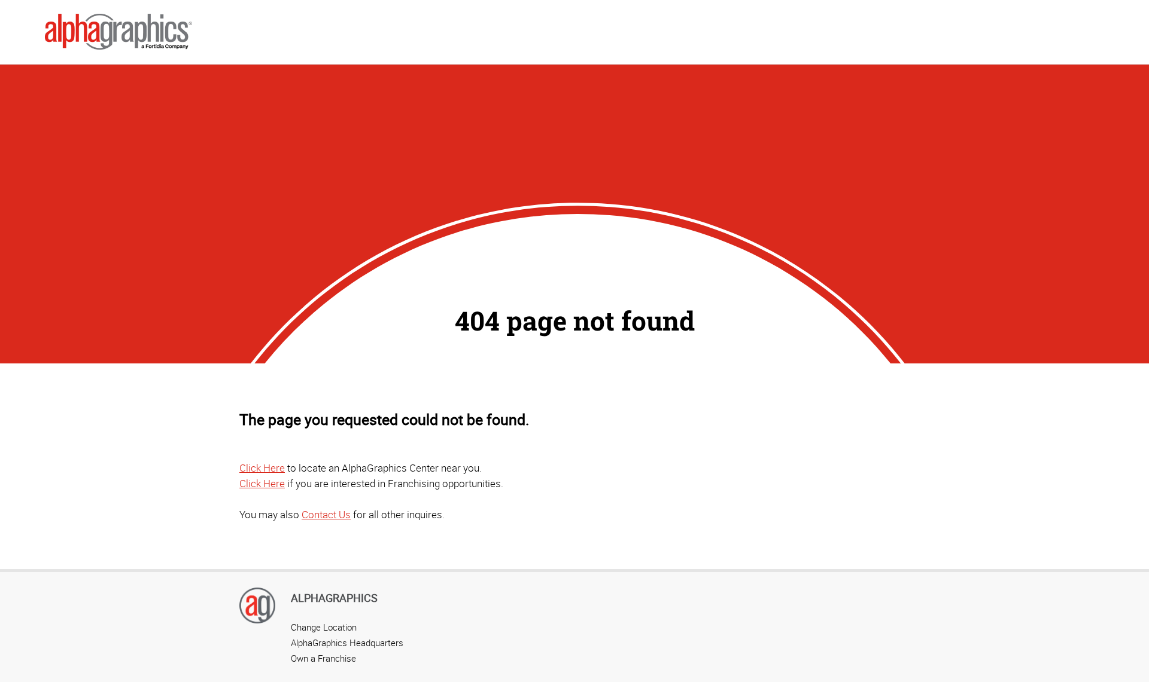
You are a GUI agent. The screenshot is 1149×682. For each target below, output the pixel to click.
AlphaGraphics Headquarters (347, 643)
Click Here (262, 468)
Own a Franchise (323, 658)
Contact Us (326, 514)
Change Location (324, 627)
